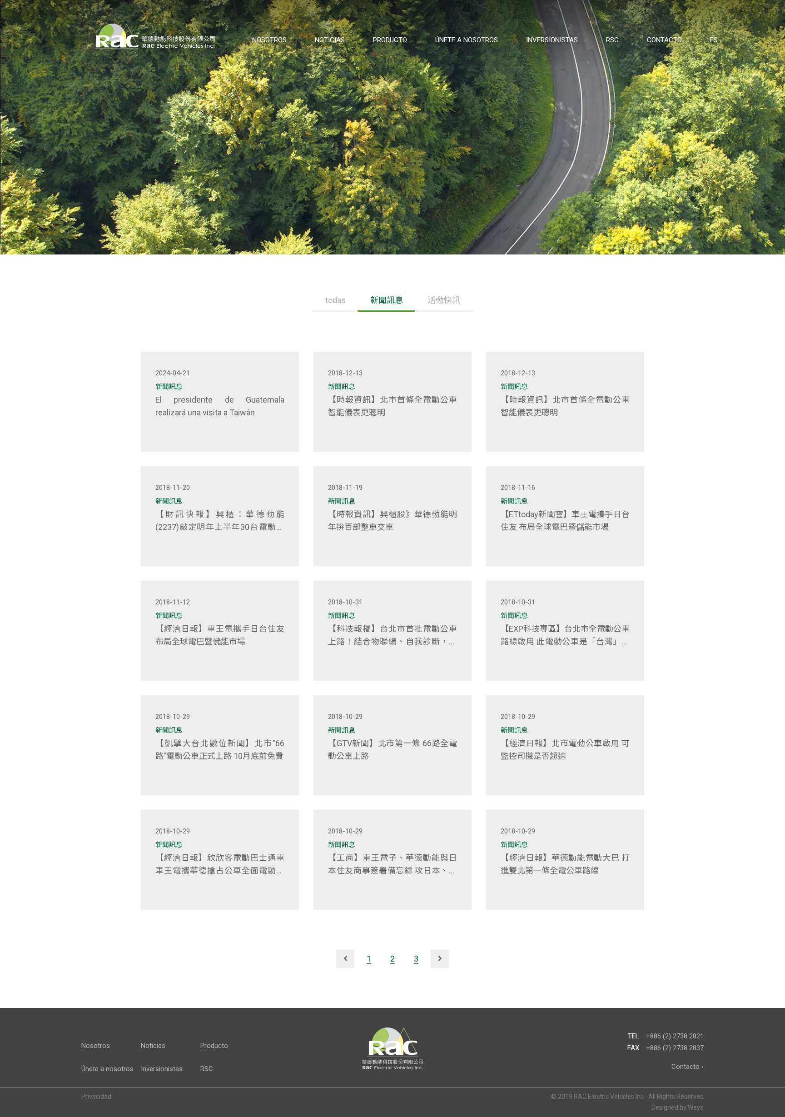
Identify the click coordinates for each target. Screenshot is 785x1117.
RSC (612, 40)
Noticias (330, 40)
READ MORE (192, 438)
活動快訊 (443, 300)
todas (335, 300)
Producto (390, 40)
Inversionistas (552, 40)
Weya (696, 1107)
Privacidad (96, 1096)
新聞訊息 (386, 300)
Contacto (664, 40)
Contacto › (687, 1066)
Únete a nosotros (466, 40)
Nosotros (269, 40)
